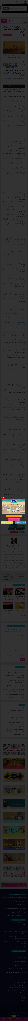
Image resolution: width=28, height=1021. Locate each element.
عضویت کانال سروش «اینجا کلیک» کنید (14, 519)
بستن (3, 497)
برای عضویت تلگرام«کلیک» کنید (20, 522)
